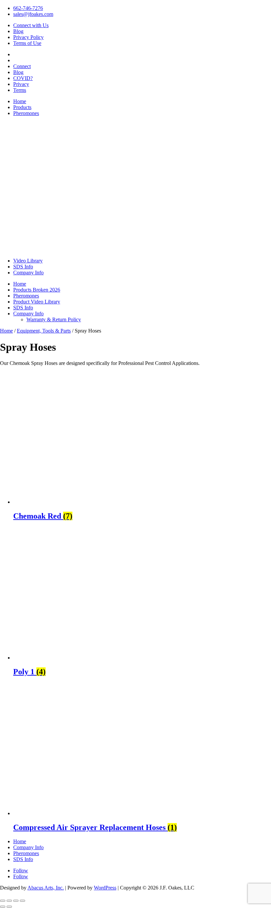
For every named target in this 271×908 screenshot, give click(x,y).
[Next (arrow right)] (9, 907)
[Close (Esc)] (22, 901)
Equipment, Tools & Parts (44, 331)
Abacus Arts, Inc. (45, 887)
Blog (18, 31)
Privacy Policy (28, 37)
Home (19, 101)
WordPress (105, 887)
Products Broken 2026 (36, 290)
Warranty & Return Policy (53, 319)
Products (22, 107)
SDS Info (23, 266)
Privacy (21, 84)
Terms (19, 90)
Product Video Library (36, 301)
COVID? (23, 78)
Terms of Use (27, 43)
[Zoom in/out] (2, 901)
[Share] (16, 901)
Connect (22, 66)
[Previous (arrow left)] (2, 907)
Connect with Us (31, 25)
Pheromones (26, 113)
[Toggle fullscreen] (9, 901)
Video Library (28, 260)
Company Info (28, 272)
